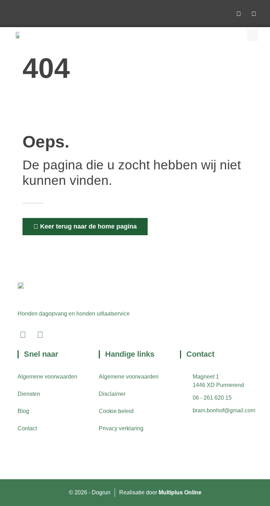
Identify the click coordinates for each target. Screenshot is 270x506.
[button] (252, 35)
